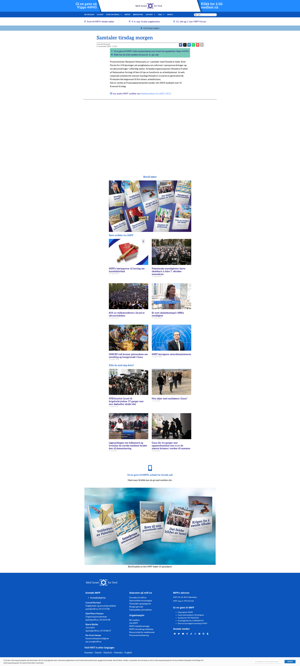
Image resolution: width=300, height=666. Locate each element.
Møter (127, 14)
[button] (185, 45)
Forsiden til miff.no (137, 597)
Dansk (98, 652)
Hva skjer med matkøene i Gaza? (169, 398)
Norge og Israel (136, 606)
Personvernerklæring (139, 635)
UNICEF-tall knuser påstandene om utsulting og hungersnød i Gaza (128, 356)
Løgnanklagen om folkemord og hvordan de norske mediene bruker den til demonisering (128, 446)
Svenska (88, 652)
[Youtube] (183, 634)
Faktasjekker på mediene (140, 609)
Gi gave (100, 14)
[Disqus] (150, 133)
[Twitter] (179, 634)
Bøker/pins (138, 14)
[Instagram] (187, 634)
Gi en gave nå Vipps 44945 (86, 5)
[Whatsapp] (195, 634)
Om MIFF (133, 623)
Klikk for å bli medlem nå (212, 5)
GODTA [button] (290, 661)
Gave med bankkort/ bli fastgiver (191, 615)
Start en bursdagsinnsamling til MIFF (192, 623)
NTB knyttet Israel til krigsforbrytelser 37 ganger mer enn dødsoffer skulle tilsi (126, 401)
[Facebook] (175, 634)
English (128, 652)
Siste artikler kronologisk (140, 600)
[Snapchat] (203, 634)
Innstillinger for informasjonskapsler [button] (267, 661)
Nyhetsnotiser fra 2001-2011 (156, 93)
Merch (170, 14)
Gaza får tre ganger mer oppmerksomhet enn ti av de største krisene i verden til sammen (171, 446)
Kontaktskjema (98, 597)
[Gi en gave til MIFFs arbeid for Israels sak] (150, 468)
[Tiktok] (191, 634)
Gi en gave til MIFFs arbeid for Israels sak (150, 475)
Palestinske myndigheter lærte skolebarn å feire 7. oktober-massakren (168, 271)
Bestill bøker (150, 177)
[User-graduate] (207, 634)
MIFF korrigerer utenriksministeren (171, 354)
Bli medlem (89, 14)
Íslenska (118, 652)
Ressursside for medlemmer (142, 632)
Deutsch (108, 652)
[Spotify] (199, 634)
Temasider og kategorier (140, 603)
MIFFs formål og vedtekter (141, 629)
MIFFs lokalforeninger (139, 626)
